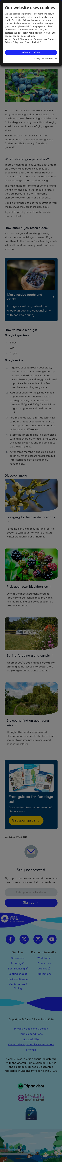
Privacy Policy (31, 42)
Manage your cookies (43, 58)
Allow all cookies (31, 52)
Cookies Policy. (28, 35)
